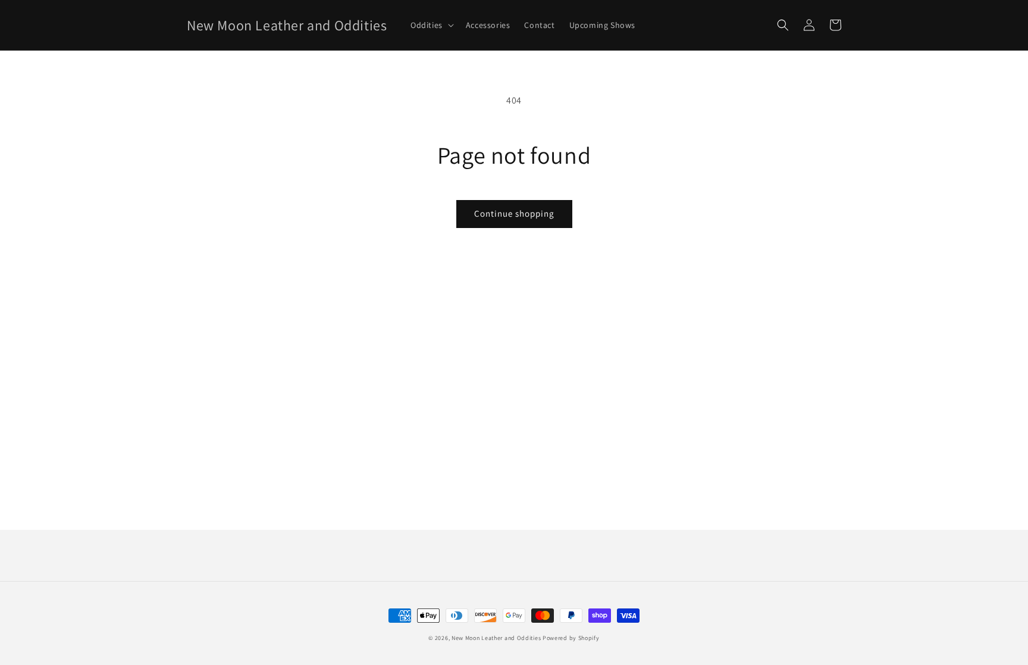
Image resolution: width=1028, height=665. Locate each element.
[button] (431, 25)
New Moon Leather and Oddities (496, 638)
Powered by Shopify (571, 638)
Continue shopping (514, 213)
